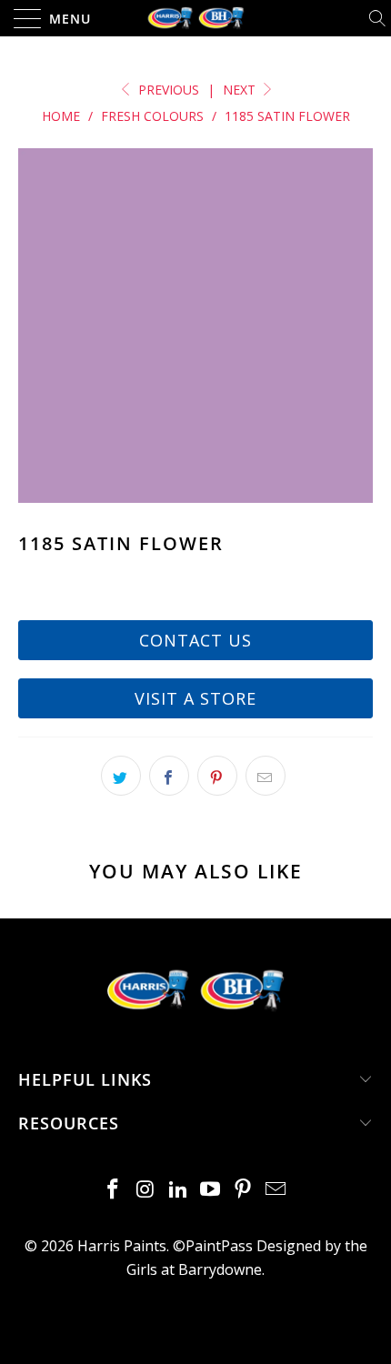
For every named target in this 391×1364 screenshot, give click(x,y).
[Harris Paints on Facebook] (113, 1190)
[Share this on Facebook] (169, 776)
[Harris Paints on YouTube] (211, 1190)
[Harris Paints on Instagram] (146, 1190)
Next (241, 89)
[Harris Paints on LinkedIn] (178, 1190)
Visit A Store (195, 698)
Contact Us (195, 640)
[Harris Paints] (196, 18)
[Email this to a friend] (266, 776)
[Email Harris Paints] (275, 1190)
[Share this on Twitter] (121, 776)
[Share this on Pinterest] (217, 776)
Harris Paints (121, 1246)
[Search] (378, 18)
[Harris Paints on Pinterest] (243, 1190)
